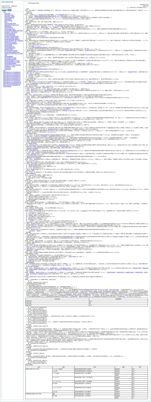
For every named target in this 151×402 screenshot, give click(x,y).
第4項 (60, 24)
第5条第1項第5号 (137, 268)
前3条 (48, 89)
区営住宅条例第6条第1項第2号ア (40, 47)
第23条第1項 (53, 268)
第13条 (41, 110)
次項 (55, 24)
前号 (29, 177)
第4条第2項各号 (48, 90)
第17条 (100, 291)
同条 (34, 246)
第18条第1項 (107, 291)
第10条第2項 (37, 268)
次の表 (107, 295)
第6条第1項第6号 (33, 269)
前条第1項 (87, 83)
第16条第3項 (32, 150)
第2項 (41, 83)
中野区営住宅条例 (53, 16)
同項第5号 (130, 72)
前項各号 (67, 50)
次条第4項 (47, 96)
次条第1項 (33, 153)
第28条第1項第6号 (67, 269)
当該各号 (62, 14)
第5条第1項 (35, 83)
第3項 (33, 140)
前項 (28, 33)
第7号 (40, 226)
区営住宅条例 (66, 236)
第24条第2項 (58, 269)
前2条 (30, 100)
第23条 (30, 215)
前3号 (29, 261)
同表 (126, 295)
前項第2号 (31, 74)
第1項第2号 (34, 226)
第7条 (34, 233)
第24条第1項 (64, 268)
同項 (90, 79)
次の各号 (41, 14)
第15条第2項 (36, 147)
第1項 (32, 89)
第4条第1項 (31, 259)
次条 (147, 245)
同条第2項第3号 (42, 269)
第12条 (28, 147)
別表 (54, 21)
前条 (35, 215)
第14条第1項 (48, 107)
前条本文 (36, 122)
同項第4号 (126, 50)
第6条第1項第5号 (55, 134)
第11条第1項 (62, 145)
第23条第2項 (50, 269)
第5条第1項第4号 (44, 134)
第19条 (78, 233)
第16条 (72, 233)
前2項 (32, 92)
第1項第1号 (34, 223)
